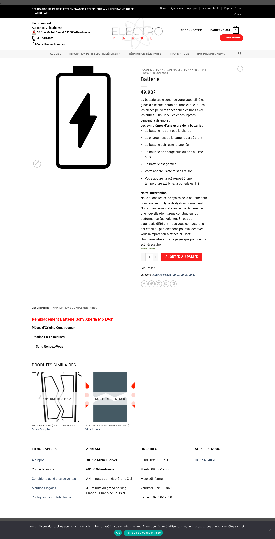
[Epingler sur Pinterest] (166, 283)
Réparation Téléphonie (145, 53)
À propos (192, 8)
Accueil (55, 53)
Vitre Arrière (92, 429)
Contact (238, 14)
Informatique (179, 53)
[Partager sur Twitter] (151, 283)
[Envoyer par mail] (158, 283)
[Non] (269, 531)
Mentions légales (44, 488)
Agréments (176, 8)
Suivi (163, 8)
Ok (118, 532)
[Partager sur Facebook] (144, 283)
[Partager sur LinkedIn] (173, 283)
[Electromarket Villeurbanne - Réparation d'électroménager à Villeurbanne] (137, 33)
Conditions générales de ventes (54, 479)
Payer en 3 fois (232, 8)
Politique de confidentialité (143, 532)
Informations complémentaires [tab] (74, 307)
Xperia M (173, 69)
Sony (159, 69)
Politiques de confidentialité (51, 497)
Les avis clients (210, 8)
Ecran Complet (41, 429)
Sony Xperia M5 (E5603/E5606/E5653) (174, 274)
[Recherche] (239, 53)
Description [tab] (40, 307)
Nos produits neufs (211, 53)
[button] (191, 30)
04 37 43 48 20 (205, 460)
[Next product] (240, 69)
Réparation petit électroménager (93, 53)
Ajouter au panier (181, 257)
